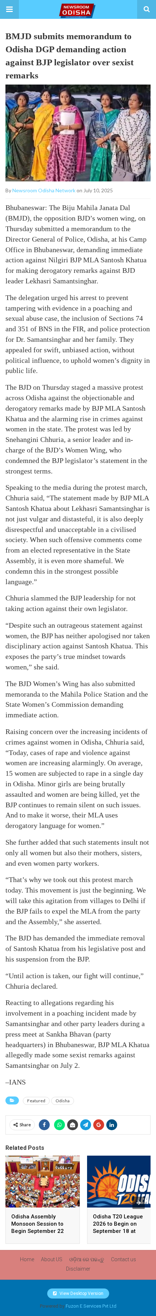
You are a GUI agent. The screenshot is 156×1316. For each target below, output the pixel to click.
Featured (36, 1100)
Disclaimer (78, 1269)
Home (27, 1259)
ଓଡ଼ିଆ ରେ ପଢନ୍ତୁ (86, 1259)
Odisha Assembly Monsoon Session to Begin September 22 (37, 1223)
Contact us (123, 1259)
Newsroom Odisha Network (43, 190)
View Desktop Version (80, 1293)
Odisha (63, 1100)
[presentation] (138, 1203)
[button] (9, 9)
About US (51, 1259)
